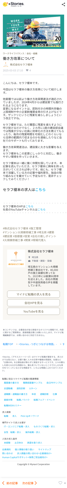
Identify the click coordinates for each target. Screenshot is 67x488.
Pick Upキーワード (30, 415)
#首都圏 (18, 236)
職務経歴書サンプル (32, 382)
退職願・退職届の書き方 (16, 393)
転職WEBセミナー (12, 405)
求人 (14, 415)
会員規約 (6, 449)
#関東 (27, 240)
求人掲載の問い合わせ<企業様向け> (34, 453)
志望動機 (8, 388)
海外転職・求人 (32, 432)
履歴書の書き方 (11, 382)
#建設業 (7, 236)
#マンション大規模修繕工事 (19, 232)
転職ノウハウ (23, 399)
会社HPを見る (33, 303)
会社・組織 (32, 53)
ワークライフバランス (13, 53)
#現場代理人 (38, 240)
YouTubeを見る (33, 311)
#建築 (50, 232)
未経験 (7, 442)
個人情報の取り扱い (24, 449)
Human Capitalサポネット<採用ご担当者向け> (25, 457)
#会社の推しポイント (43, 236)
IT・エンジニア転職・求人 (16, 426)
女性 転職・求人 (12, 432)
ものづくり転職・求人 (44, 426)
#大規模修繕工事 (13, 240)
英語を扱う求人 (34, 442)
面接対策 (8, 399)
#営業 (26, 236)
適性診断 (21, 388)
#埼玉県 (42, 232)
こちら (40, 189)
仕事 (55, 393)
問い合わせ (7, 453)
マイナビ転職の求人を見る (33, 294)
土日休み (18, 442)
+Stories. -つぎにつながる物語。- (38, 344)
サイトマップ (44, 449)
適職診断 (44, 393)
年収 (34, 393)
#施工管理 (35, 228)
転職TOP (8, 344)
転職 (6, 415)
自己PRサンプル (54, 382)
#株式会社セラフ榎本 (15, 228)
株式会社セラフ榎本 (21, 64)
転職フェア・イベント (44, 399)
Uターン (33, 388)
